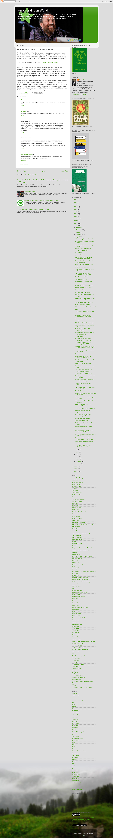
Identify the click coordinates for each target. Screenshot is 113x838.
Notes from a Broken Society (80, 577)
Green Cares (76, 526)
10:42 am (24, 106)
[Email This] (35, 93)
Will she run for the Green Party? (84, 322)
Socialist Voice (76, 637)
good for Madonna (80, 255)
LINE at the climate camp (82, 267)
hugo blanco (75, 740)
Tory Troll (75, 673)
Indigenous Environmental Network (82, 548)
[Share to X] (38, 93)
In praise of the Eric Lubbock (83, 292)
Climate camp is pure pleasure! (84, 239)
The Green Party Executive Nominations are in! (82, 446)
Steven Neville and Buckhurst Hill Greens (83, 641)
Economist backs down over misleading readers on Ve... (83, 415)
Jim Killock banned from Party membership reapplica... (83, 370)
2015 (76, 211)
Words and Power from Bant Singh (82, 687)
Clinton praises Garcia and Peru (84, 264)
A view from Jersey (77, 478)
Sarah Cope (75, 626)
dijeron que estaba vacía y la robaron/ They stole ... (83, 405)
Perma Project (76, 594)
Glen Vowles (75, 520)
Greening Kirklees (77, 537)
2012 (76, 218)
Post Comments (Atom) (31, 174)
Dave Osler (75, 503)
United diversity (76, 679)
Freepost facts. (79, 353)
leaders (74, 746)
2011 (75, 221)
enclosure (75, 727)
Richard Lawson (76, 613)
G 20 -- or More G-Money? (82, 304)
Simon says (75, 632)
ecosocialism (76, 725)
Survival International (78, 647)
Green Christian (76, 528)
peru (73, 763)
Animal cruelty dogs (77, 700)
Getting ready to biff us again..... (84, 287)
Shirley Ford (75, 630)
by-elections (75, 710)
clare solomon (76, 712)
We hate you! (79, 252)
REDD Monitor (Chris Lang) (80, 607)
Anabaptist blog (76, 486)
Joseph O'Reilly (76, 554)
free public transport (78, 732)
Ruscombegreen (77, 624)
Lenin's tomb (76, 560)
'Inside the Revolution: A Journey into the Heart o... (84, 329)
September (79, 234)
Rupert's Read (76, 622)
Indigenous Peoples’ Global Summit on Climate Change (85, 380)
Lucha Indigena (76, 567)
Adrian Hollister (76, 480)
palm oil (74, 759)
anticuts (74, 488)
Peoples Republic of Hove (79, 592)
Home (43, 171)
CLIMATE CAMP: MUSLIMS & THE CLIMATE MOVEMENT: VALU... (85, 347)
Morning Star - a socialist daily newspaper (84, 571)
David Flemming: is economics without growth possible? (83, 257)
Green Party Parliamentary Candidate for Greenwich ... (83, 274)
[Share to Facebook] (40, 93)
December (79, 227)
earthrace (75, 719)
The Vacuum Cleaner (78, 664)
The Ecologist (76, 658)
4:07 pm (23, 160)
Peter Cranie (75, 598)
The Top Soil (75, 662)
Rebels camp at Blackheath (83, 277)
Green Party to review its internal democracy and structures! (41, 200)
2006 (76, 471)
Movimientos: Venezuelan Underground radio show (83, 316)
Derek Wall (82, 80)
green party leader (77, 738)
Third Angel (75, 666)
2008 (76, 466)
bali (73, 702)
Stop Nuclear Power (78, 643)
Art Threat (75, 490)
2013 (76, 216)
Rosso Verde (76, 620)
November (79, 230)
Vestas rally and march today (83, 373)
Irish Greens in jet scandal (82, 418)
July (77, 449)
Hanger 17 (75, 541)
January (78, 463)
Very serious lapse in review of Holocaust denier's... (83, 384)
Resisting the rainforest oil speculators (82, 411)
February (78, 461)
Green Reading (76, 535)
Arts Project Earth (77, 492)
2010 (76, 223)
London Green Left (77, 564)
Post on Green (76, 603)
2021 (76, 200)
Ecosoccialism (76, 723)
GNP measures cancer (78, 522)
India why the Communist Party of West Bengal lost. (84, 333)
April (77, 456)
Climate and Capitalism (78, 499)
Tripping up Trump (77, 675)
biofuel (74, 706)
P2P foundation (76, 586)
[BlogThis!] (37, 93)
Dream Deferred (76, 507)
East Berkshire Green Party (80, 512)
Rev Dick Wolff (76, 611)
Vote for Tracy (79, 391)
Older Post (64, 171)
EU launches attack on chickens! (84, 285)
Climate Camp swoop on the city (84, 302)
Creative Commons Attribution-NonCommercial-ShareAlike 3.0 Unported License (83, 819)
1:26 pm (23, 149)
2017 (76, 207)
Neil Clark (75, 573)
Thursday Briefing (77, 668)
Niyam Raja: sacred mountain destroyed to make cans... (83, 356)
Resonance (75, 609)
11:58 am (23, 116)
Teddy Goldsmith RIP (81, 279)
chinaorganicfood (26, 154)
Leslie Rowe (75, 562)
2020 (76, 202)
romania (23, 111)
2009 (76, 225)
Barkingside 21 (76, 495)
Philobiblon (75, 601)
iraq (73, 744)
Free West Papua (77, 518)
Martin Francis (76, 569)
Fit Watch (75, 514)
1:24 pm (23, 132)
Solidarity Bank (76, 639)
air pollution (75, 695)
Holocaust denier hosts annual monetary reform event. (83, 427)
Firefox (74, 729)
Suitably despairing (77, 645)
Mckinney (75, 753)
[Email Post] (32, 92)
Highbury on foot (77, 543)
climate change (76, 715)
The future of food (80, 290)
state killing (75, 778)
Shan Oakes (75, 628)
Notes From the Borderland (80, 579)
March (78, 459)
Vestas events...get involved (83, 363)
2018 (76, 204)
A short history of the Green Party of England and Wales (33, 209)
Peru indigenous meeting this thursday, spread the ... (83, 282)
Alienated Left (76, 484)
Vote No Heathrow (29, 191)
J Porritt (74, 552)
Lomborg (74, 749)
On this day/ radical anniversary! (81, 581)
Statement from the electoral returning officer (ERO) (83, 343)
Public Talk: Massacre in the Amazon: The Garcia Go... (83, 339)
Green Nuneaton (77, 531)
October (78, 232)
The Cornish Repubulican (79, 656)
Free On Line (76, 516)
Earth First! (75, 509)
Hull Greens (75, 545)
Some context (79, 336)
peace (74, 761)
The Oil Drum (76, 660)
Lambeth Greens (77, 558)
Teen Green (75, 651)
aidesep (74, 693)
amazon (74, 698)
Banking (74, 704)
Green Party (75, 736)
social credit (75, 776)
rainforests (75, 770)
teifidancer (75, 654)
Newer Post (21, 171)
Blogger (83, 835)
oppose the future (77, 584)
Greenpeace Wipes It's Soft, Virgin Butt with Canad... (85, 387)
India (22, 99)
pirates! (77, 309)
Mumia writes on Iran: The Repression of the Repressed (84, 438)
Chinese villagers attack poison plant (85, 306)
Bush (73, 708)
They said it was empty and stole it (85, 408)
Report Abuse (77, 789)
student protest (76, 782)
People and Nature (77, 590)
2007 (76, 469)
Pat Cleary (75, 588)
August (78, 237)
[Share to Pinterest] (42, 93)
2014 (76, 214)
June (77, 452)
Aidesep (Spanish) (77, 482)
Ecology (74, 721)
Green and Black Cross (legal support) (83, 524)
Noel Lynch (75, 575)
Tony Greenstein (77, 670)
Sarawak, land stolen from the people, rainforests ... (83, 249)
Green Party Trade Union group (81, 533)
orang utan (75, 757)
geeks (74, 734)
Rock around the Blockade (79, 618)
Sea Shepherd (76, 774)
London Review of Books (79, 751)
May (77, 454)
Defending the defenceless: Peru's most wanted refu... (85, 299)
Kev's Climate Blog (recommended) (82, 556)
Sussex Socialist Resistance (80, 649)
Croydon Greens (77, 501)
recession (75, 772)
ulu (73, 785)
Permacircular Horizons (78, 596)
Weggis (74, 685)
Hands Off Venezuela (78, 539)
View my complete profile (79, 94)
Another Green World (33, 10)
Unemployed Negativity (78, 677)
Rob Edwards (76, 615)
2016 (76, 209)
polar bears (75, 768)
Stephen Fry (75, 780)
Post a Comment (24, 164)
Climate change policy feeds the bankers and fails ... (84, 431)
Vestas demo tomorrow (81, 420)
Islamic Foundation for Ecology (81, 550)
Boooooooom (76, 497)
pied (73, 765)
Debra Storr (75, 505)
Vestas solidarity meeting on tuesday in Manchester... (85, 423)
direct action (75, 717)
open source (75, 755)
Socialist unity (76, 634)
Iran (73, 742)
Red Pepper (75, 605)
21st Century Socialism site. (49, 62)
